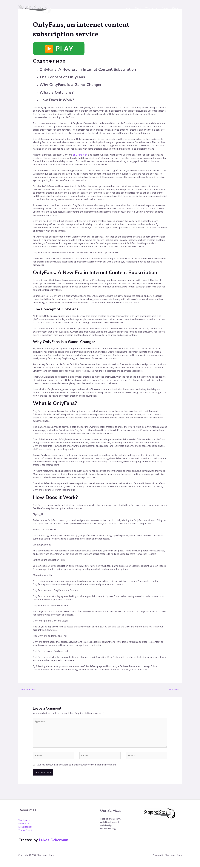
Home (127, 8)
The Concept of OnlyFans (62, 77)
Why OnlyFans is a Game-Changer (70, 84)
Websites (150, 8)
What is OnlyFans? (56, 92)
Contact (175, 8)
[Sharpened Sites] (34, 8)
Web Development (109, 822)
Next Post (175, 689)
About (138, 8)
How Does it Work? (56, 100)
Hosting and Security (110, 818)
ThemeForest (25, 830)
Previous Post (27, 689)
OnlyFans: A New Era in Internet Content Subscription (87, 69)
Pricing (165, 8)
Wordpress (24, 820)
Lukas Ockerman (53, 840)
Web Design (106, 825)
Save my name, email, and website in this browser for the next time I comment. (76, 764)
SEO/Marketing (108, 828)
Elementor (23, 823)
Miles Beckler (25, 826)
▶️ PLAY (58, 48)
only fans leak (80, 154)
